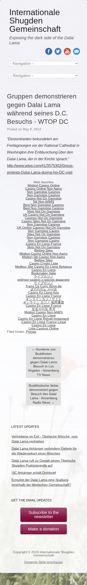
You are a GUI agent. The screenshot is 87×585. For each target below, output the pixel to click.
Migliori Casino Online (44, 185)
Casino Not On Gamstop (43, 198)
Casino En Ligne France (43, 244)
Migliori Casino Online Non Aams (43, 253)
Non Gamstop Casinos (43, 192)
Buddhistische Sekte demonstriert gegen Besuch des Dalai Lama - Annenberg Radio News (43, 394)
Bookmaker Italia (43, 273)
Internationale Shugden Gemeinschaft (35, 20)
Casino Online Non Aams (43, 188)
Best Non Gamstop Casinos (43, 205)
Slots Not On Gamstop (43, 211)
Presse (31, 331)
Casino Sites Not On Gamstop (44, 221)
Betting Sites (43, 250)
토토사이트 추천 (43, 309)
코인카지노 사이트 (43, 289)
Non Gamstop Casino (43, 231)
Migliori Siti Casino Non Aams (43, 257)
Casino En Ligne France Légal (43, 322)
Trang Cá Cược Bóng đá (43, 286)
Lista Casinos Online (44, 328)
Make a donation (43, 529)
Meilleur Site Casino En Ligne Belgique (43, 266)
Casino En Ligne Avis (43, 292)
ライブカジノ (43, 276)
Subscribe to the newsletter (44, 514)
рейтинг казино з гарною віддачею (43, 279)
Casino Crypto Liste (43, 263)
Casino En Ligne (44, 270)
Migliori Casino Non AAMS (43, 312)
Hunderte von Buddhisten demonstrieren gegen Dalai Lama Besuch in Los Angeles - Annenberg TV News (43, 361)
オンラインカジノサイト (43, 299)
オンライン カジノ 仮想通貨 (43, 302)
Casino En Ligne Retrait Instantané (43, 318)
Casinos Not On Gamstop (43, 218)
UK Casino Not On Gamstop (43, 214)
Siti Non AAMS (43, 201)
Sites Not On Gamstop (43, 234)
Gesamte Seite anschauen (43, 562)
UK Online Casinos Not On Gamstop (43, 227)
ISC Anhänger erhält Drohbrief (34, 472)
